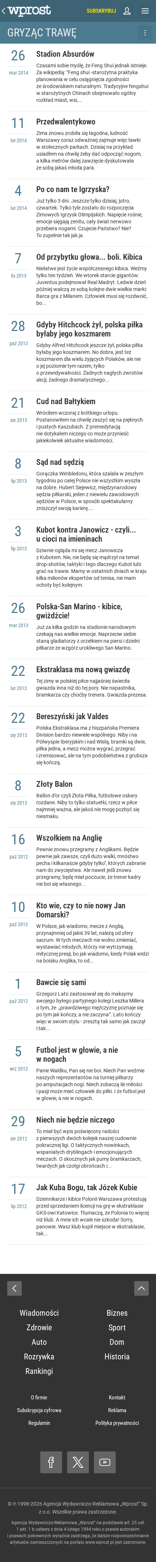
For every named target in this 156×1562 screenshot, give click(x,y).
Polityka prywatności (117, 1423)
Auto (39, 1342)
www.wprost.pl (99, 1542)
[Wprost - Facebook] (51, 1462)
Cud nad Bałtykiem (65, 401)
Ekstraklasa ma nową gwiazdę (83, 669)
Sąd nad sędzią (60, 462)
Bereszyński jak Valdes (72, 716)
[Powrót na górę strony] (141, 1288)
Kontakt (117, 1397)
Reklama (117, 1410)
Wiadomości (39, 1313)
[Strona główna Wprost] (29, 11)
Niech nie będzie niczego (75, 1119)
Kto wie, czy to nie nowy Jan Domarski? (81, 910)
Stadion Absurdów (65, 54)
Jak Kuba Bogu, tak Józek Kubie (86, 1187)
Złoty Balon (54, 784)
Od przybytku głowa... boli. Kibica (89, 257)
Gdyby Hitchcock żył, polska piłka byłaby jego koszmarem (89, 329)
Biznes (117, 1313)
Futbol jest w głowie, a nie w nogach (77, 1054)
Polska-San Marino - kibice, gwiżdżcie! (79, 611)
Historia (117, 1356)
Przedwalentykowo (65, 121)
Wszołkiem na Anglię (69, 837)
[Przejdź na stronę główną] (3, 11)
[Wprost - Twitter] (78, 1462)
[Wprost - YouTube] (105, 1462)
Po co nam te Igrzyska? (73, 189)
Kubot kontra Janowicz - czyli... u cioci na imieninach (86, 534)
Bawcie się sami (61, 982)
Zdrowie (39, 1327)
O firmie (39, 1397)
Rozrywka (39, 1356)
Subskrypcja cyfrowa (39, 1410)
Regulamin (39, 1423)
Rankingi (39, 1371)
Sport (117, 1327)
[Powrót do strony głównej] (14, 1288)
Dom (117, 1342)
